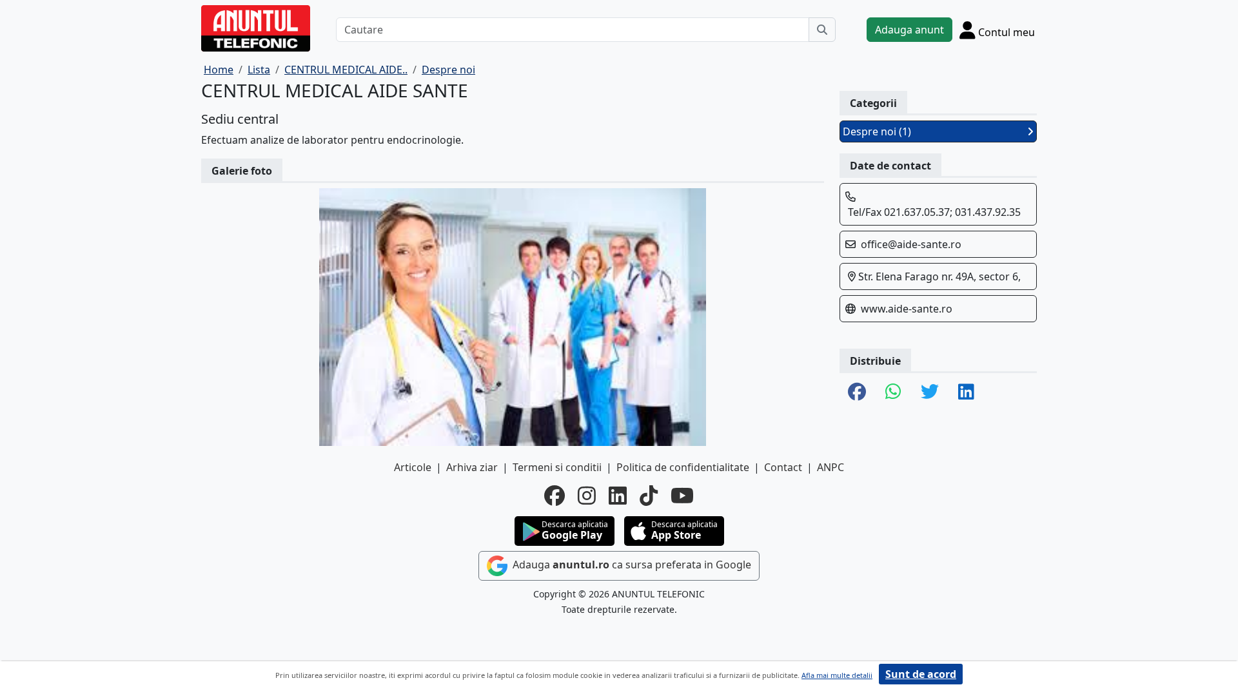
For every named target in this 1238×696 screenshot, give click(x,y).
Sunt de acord (920, 674)
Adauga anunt (909, 30)
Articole (412, 467)
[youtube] (682, 495)
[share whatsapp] (893, 392)
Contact (783, 467)
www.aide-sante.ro (906, 309)
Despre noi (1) (877, 131)
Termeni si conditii (557, 467)
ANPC (830, 467)
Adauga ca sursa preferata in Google (630, 564)
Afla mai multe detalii (836, 675)
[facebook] (554, 495)
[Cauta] (822, 29)
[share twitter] (929, 392)
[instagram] (587, 495)
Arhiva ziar (472, 467)
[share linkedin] (966, 392)
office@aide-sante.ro (911, 244)
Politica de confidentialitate (682, 467)
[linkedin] (618, 495)
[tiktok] (649, 495)
